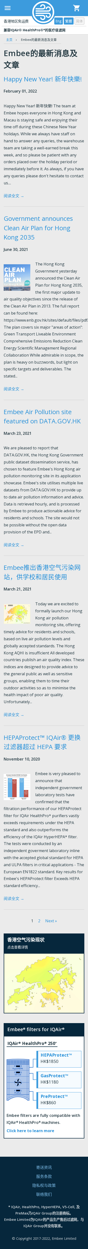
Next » (51, 921)
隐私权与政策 (44, 1185)
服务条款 (44, 1176)
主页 (9, 39)
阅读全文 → (14, 195)
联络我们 (44, 1194)
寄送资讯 (44, 1167)
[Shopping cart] (76, 8)
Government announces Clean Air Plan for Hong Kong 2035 (38, 227)
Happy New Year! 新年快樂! (43, 79)
